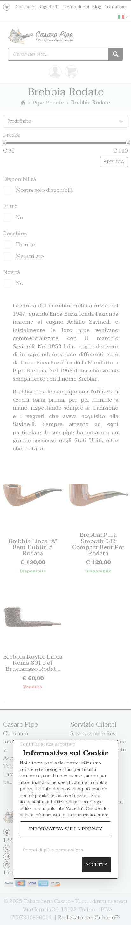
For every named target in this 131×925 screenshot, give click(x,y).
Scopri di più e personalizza (53, 850)
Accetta (96, 865)
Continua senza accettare (47, 744)
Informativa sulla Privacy (65, 829)
